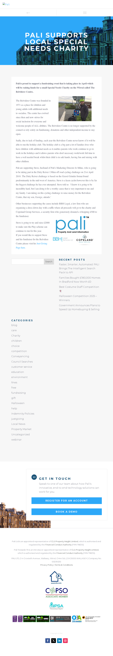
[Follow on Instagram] (65, 640)
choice (15, 346)
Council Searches (22, 361)
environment (19, 377)
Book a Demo (67, 511)
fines (14, 382)
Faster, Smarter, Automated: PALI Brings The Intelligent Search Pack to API (79, 268)
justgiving (17, 418)
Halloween (18, 403)
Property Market (21, 429)
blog (14, 325)
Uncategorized (20, 434)
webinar (16, 439)
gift (13, 398)
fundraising (18, 392)
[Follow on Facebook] (47, 640)
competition (19, 351)
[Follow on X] (53, 640)
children (16, 340)
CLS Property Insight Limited (64, 541)
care (14, 330)
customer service (21, 366)
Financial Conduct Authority (58, 544)
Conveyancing (20, 356)
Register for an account (66, 500)
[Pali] (6, 4)
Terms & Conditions (64, 565)
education (17, 372)
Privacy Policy (46, 565)
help (14, 408)
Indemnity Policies (22, 413)
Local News (18, 424)
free (13, 387)
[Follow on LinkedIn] (59, 640)
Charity (15, 335)
